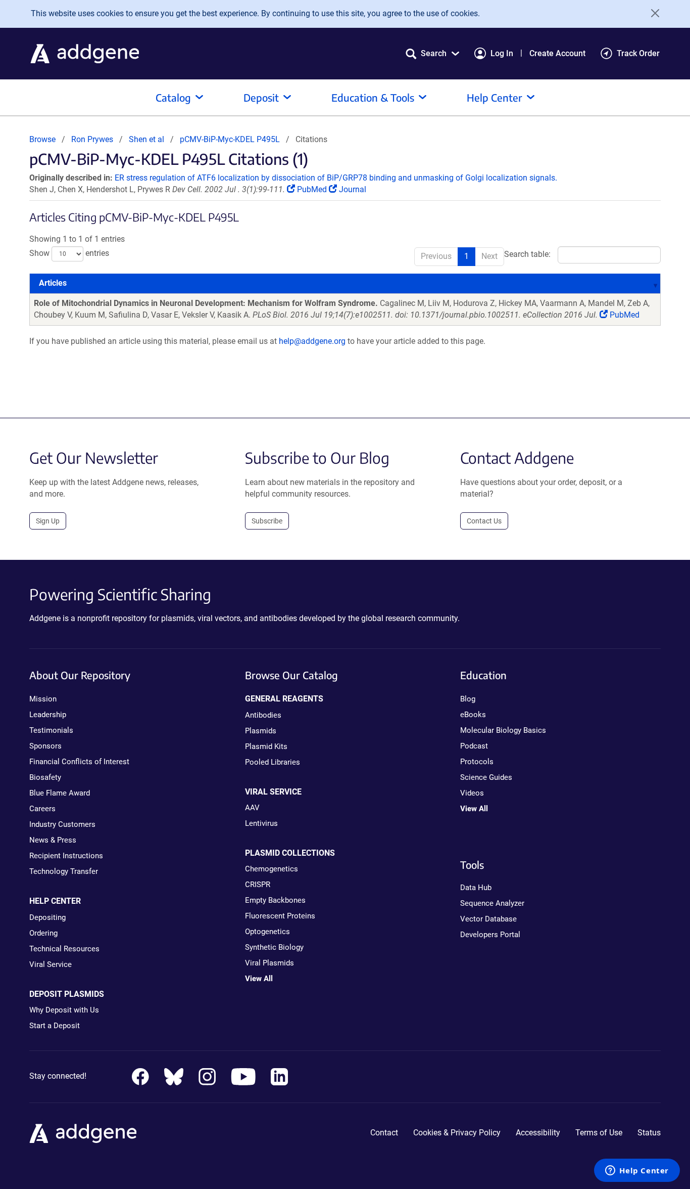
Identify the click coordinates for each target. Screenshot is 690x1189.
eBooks (473, 714)
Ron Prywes (92, 139)
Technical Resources (64, 948)
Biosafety (45, 777)
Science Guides (486, 777)
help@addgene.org (312, 341)
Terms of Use (598, 1132)
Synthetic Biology (274, 947)
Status (649, 1132)
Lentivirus (261, 823)
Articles (53, 283)
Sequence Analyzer (492, 903)
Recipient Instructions (66, 855)
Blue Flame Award (59, 793)
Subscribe (267, 521)
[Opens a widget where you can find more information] (637, 1171)
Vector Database (488, 918)
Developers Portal (490, 934)
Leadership (47, 714)
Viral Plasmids (269, 962)
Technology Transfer (63, 871)
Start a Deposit (54, 1025)
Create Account (557, 53)
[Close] (651, 13)
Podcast (474, 746)
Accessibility (538, 1132)
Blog (467, 698)
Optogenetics (267, 931)
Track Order (638, 53)
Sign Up (48, 521)
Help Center (494, 97)
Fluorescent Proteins (280, 915)
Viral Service (50, 964)
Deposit (261, 97)
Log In (501, 53)
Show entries (69, 253)
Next (489, 256)
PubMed (312, 189)
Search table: (527, 254)
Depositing (47, 917)
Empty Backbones (275, 900)
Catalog (173, 97)
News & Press (52, 840)
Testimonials (51, 730)
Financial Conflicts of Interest (79, 761)
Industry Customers (62, 824)
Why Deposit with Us (64, 1010)
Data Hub (475, 887)
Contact (384, 1132)
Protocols (477, 761)
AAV (252, 807)
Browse (42, 139)
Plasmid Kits (266, 746)
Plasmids (260, 730)
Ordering (43, 933)
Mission (43, 698)
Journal (351, 189)
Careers (42, 808)
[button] (432, 53)
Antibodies (263, 715)
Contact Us (484, 521)
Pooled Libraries (272, 762)
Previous (436, 256)
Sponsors (45, 746)
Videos (472, 793)
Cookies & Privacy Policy (457, 1132)
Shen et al (147, 139)
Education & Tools (372, 97)
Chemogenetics (271, 868)
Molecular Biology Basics (503, 730)
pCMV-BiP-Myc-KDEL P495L (230, 139)
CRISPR (257, 884)
